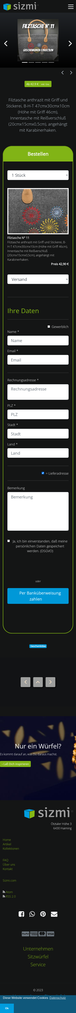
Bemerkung (16, 488)
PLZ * (11, 405)
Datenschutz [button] (57, 997)
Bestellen (38, 154)
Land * (12, 444)
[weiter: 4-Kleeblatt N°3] (71, 73)
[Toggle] (71, 6)
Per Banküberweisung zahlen (39, 596)
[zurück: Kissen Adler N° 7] (62, 73)
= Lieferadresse (57, 473)
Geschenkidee (38, 646)
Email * (12, 351)
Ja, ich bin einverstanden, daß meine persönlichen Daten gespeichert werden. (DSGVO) (40, 546)
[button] (5, 40)
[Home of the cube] (48, 813)
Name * (13, 331)
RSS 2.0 (11, 896)
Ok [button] (7, 1008)
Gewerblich (60, 326)
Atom (9, 892)
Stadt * (12, 425)
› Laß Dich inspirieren (15, 764)
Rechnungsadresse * (23, 380)
